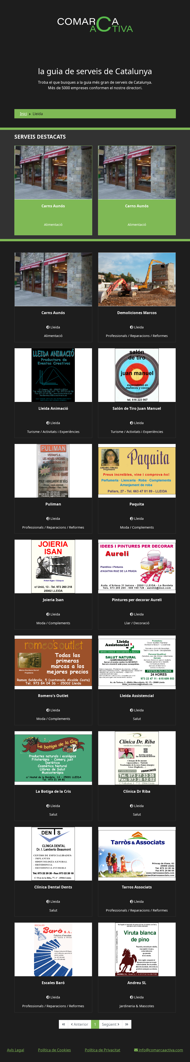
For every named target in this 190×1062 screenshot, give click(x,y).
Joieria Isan (53, 599)
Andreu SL (136, 982)
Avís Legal (15, 1050)
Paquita (137, 504)
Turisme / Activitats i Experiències (53, 431)
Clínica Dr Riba (136, 791)
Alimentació (53, 224)
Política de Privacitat (102, 1050)
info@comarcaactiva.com (160, 1050)
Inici (23, 113)
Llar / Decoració (136, 623)
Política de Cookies (54, 1050)
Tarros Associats (137, 887)
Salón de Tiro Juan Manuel (137, 408)
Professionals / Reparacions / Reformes (137, 336)
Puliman (53, 504)
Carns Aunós (53, 205)
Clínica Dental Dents (53, 887)
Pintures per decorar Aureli (137, 599)
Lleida (55, 327)
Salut (137, 718)
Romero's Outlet (53, 695)
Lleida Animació (53, 408)
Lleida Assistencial (137, 695)
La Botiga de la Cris (53, 791)
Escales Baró (53, 982)
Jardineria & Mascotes (137, 1006)
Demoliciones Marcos (137, 312)
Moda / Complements (137, 527)
